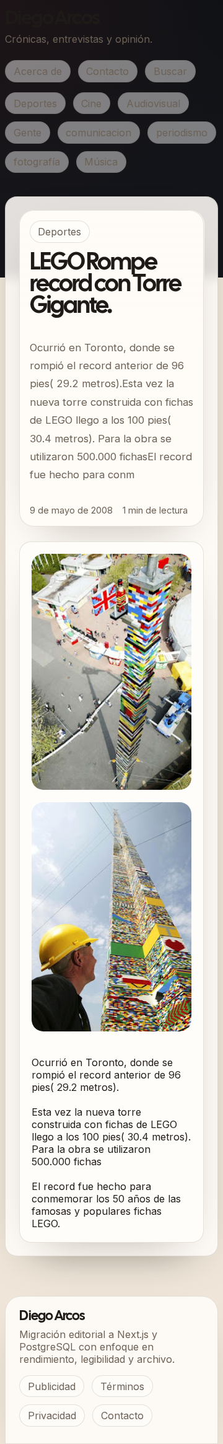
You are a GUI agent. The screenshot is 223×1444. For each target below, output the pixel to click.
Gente (28, 132)
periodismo (182, 132)
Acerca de (38, 71)
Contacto (107, 71)
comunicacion (98, 132)
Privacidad (52, 1415)
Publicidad (52, 1386)
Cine (91, 103)
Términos (122, 1386)
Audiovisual (153, 103)
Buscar (170, 71)
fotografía (37, 161)
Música (101, 161)
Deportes (35, 103)
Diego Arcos (52, 19)
